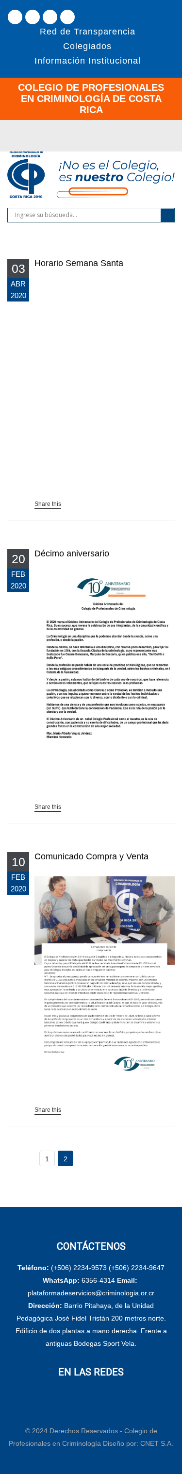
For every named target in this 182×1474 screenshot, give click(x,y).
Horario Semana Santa (78, 263)
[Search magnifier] (167, 215)
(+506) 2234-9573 (79, 1268)
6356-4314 (98, 1280)
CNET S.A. (156, 1443)
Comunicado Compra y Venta (91, 856)
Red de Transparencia (87, 31)
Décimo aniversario (71, 553)
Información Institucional (87, 61)
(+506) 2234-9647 (137, 1268)
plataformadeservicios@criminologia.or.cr (91, 1293)
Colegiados (87, 46)
